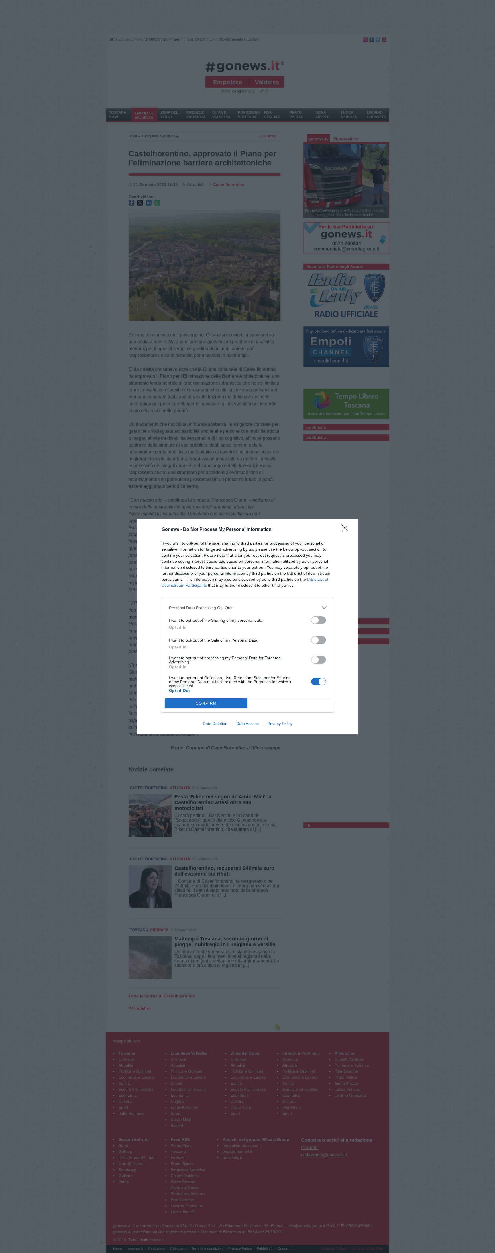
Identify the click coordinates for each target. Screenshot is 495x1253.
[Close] (346, 529)
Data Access (247, 723)
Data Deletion (215, 723)
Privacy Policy (280, 723)
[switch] (318, 620)
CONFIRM (206, 703)
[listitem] (247, 608)
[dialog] (247, 626)
